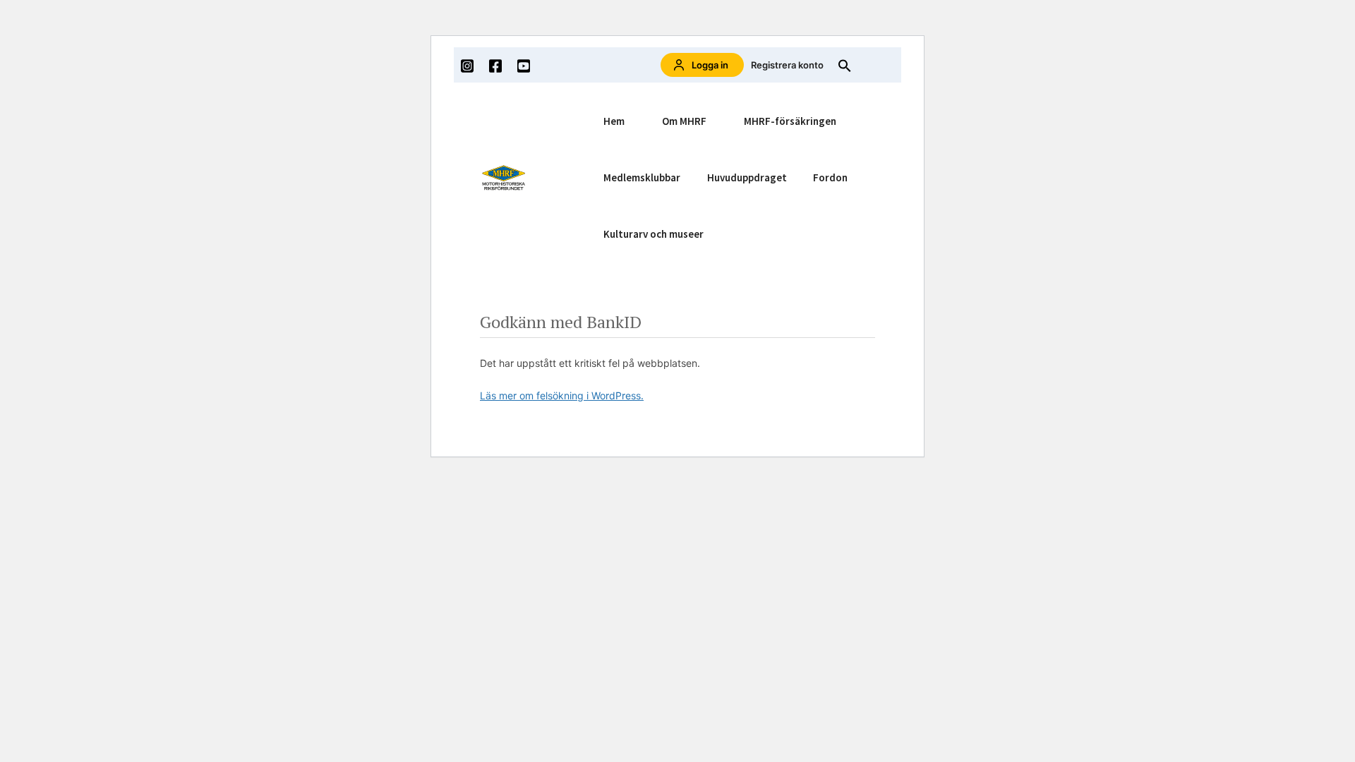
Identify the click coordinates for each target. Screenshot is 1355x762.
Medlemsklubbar (641, 177)
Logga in (710, 65)
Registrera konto (787, 65)
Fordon (830, 177)
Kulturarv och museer (653, 234)
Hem (614, 121)
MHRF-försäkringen (790, 121)
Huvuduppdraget (747, 177)
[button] (845, 65)
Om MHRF (684, 121)
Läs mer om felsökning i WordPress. (562, 395)
